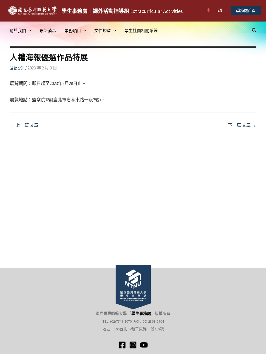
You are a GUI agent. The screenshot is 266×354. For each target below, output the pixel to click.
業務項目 (72, 30)
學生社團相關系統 (141, 30)
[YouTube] (144, 345)
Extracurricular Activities (122, 11)
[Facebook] (122, 345)
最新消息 (47, 30)
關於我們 (17, 30)
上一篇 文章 (24, 125)
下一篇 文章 (242, 125)
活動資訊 (17, 68)
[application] (28, 31)
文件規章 (102, 30)
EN (219, 10)
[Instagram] (133, 345)
